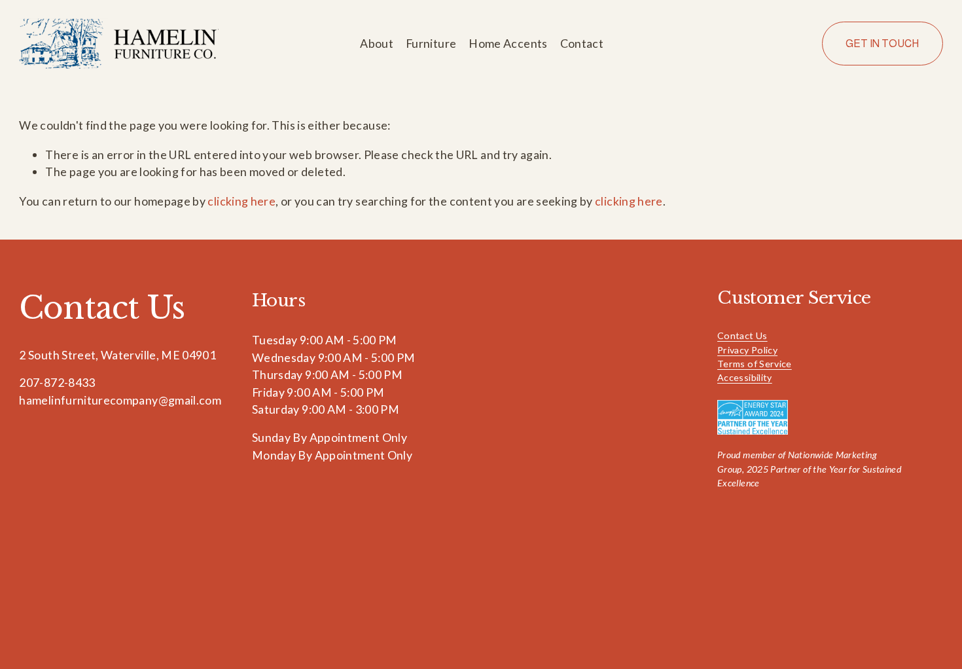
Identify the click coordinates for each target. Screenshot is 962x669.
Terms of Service (754, 363)
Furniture (431, 43)
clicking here (241, 201)
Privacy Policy (747, 349)
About (376, 43)
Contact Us (742, 335)
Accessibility (744, 377)
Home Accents (508, 43)
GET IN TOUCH (882, 43)
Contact (582, 43)
